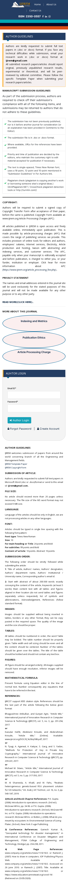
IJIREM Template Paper (16, 463)
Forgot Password (20, 428)
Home (37, 4)
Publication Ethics (34, 337)
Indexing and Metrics (34, 321)
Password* (13, 401)
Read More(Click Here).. (18, 302)
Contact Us (35, 10)
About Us (51, 4)
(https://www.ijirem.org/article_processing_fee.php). (29, 269)
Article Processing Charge (34, 352)
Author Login (20, 420)
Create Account (49, 428)
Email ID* (12, 388)
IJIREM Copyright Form (15, 467)
